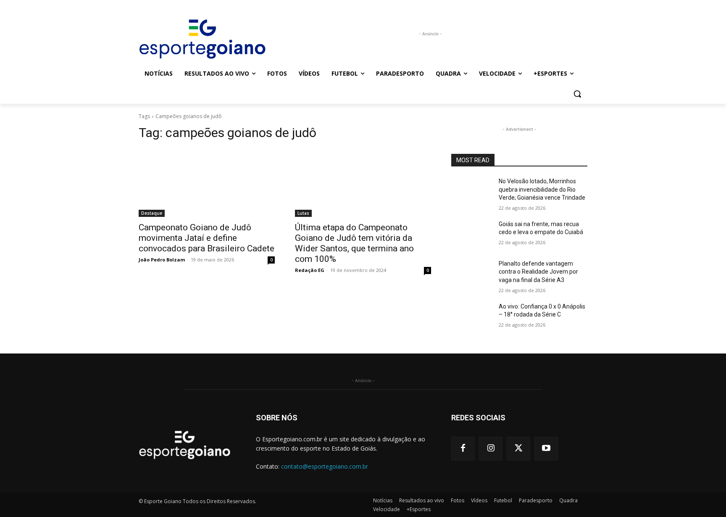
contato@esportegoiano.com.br (324, 466)
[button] (577, 94)
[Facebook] (463, 448)
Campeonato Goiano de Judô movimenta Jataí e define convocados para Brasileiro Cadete (206, 237)
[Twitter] (518, 448)
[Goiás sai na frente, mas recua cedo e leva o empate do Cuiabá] (471, 234)
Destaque (151, 213)
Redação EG (309, 270)
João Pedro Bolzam (162, 259)
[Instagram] (490, 448)
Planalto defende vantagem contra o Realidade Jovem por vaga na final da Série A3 (538, 271)
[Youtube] (546, 448)
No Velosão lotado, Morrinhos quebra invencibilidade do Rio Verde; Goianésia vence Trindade (542, 189)
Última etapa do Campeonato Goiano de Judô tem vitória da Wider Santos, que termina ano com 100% (354, 243)
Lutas (303, 213)
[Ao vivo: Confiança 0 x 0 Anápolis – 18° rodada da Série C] (471, 317)
